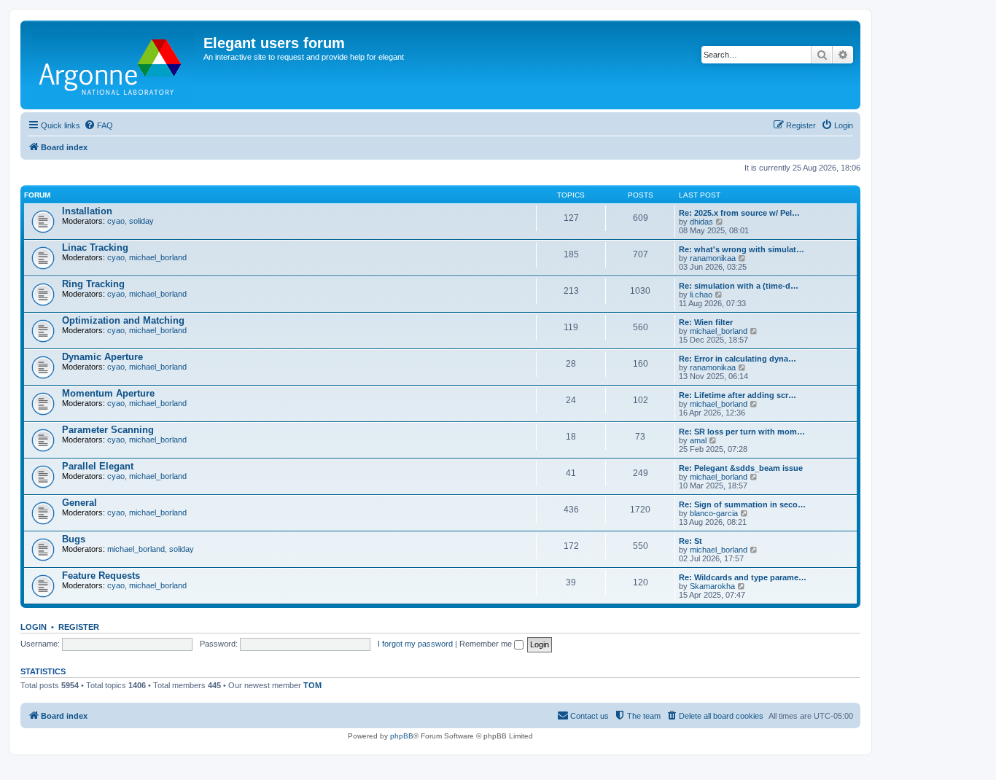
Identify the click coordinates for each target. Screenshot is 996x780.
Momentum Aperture (108, 393)
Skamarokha (712, 586)
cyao (116, 221)
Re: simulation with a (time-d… (738, 285)
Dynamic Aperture (102, 356)
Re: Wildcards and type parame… (742, 577)
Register (78, 627)
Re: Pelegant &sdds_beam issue (741, 468)
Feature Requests (101, 575)
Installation (87, 211)
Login (33, 627)
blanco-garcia (714, 513)
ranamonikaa (713, 258)
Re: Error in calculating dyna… (737, 358)
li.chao (701, 294)
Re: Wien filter (706, 322)
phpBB (401, 736)
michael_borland (158, 257)
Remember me (486, 643)
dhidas (701, 221)
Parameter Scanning (108, 429)
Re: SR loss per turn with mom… (742, 431)
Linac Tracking (95, 247)
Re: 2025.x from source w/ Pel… (739, 212)
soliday (141, 221)
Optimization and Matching (123, 320)
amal (698, 440)
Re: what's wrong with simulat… (741, 249)
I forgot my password (415, 643)
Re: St (690, 541)
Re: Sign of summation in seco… (742, 504)
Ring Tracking (93, 283)
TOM (312, 685)
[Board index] (113, 65)
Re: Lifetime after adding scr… (737, 395)
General (79, 502)
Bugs (73, 539)
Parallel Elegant (97, 466)
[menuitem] (98, 125)
